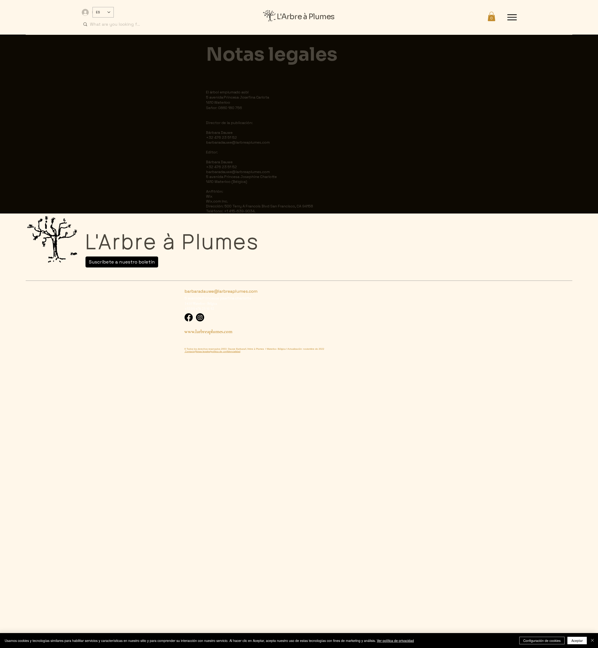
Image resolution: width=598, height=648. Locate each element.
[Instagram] (200, 317)
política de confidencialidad (225, 351)
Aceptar (577, 640)
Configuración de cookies (542, 640)
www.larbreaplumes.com (208, 331)
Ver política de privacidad (395, 640)
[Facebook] (189, 317)
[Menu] (512, 17)
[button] (491, 16)
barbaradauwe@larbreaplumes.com (238, 142)
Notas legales (203, 351)
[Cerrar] (592, 640)
